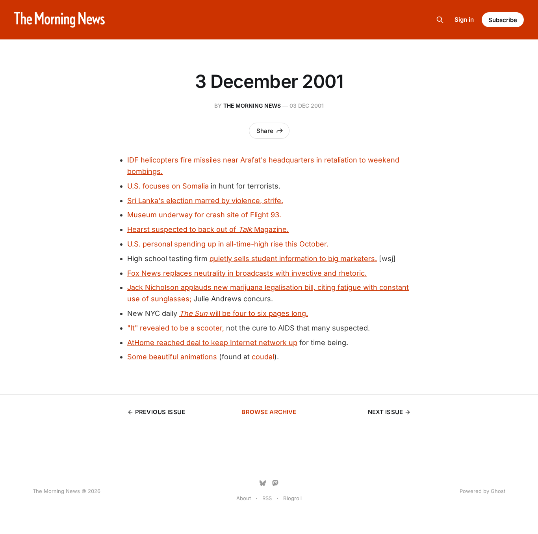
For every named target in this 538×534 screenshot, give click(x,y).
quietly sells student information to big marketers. (293, 258)
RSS (267, 498)
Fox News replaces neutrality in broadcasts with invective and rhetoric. (247, 273)
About (243, 498)
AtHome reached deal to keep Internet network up (212, 342)
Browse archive (268, 412)
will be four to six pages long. (243, 313)
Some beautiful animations (172, 357)
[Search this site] (440, 20)
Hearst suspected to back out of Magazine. (208, 229)
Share (264, 130)
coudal (263, 357)
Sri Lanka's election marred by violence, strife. (205, 200)
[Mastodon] (275, 483)
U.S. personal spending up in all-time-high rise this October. (227, 244)
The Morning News (252, 105)
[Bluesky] (263, 483)
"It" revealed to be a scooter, (175, 328)
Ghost (498, 491)
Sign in (464, 19)
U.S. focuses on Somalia (168, 186)
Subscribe (502, 20)
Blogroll (292, 498)
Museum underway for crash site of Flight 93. (204, 215)
